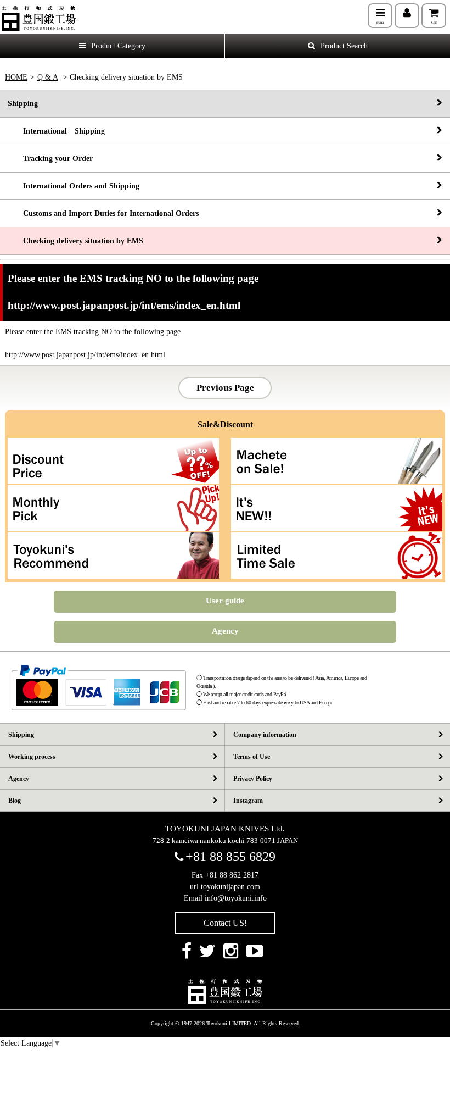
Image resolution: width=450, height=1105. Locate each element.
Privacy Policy (252, 778)
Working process (31, 756)
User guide (225, 600)
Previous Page (225, 387)
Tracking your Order (50, 158)
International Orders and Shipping (73, 186)
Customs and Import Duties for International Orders (103, 213)
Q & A (47, 77)
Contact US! (225, 923)
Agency (225, 630)
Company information (264, 734)
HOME (16, 77)
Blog (14, 800)
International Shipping (56, 131)
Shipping (23, 103)
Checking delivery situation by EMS (75, 241)
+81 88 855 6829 (230, 856)
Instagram (248, 800)
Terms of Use (251, 756)
